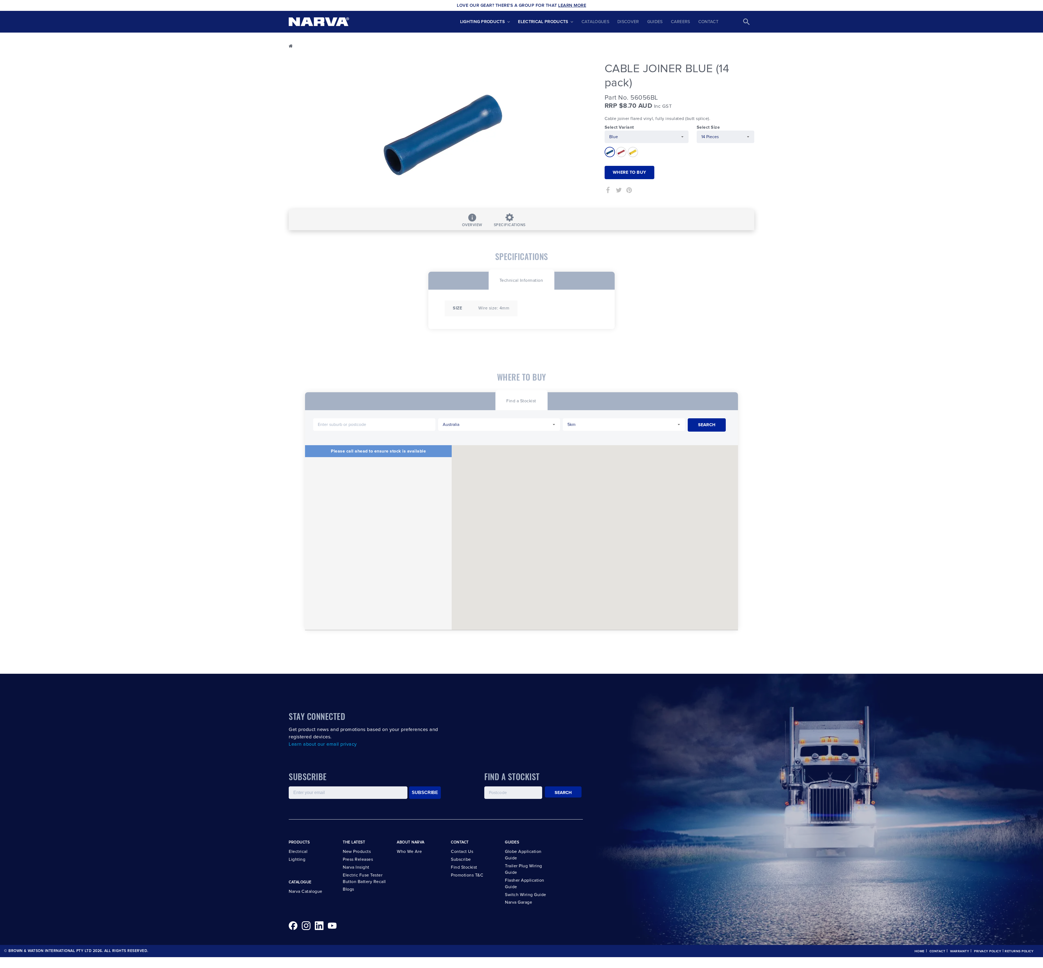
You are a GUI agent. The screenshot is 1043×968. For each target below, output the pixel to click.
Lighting (297, 859)
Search (563, 792)
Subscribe (461, 859)
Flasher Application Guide (524, 883)
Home (920, 951)
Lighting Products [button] (482, 22)
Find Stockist (464, 867)
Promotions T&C (467, 875)
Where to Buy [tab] (629, 172)
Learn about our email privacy (323, 744)
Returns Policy (1019, 951)
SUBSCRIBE (425, 792)
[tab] (521, 280)
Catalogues (595, 22)
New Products (357, 851)
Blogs (348, 889)
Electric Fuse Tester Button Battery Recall (364, 878)
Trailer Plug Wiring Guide (523, 869)
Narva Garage (518, 902)
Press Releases (358, 859)
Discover (628, 22)
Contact (708, 22)
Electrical (298, 851)
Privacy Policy (987, 951)
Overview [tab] (472, 225)
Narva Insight (356, 867)
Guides (655, 22)
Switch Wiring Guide (525, 895)
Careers (680, 22)
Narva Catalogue (305, 891)
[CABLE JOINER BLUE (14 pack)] (442, 132)
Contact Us (462, 851)
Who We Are (409, 851)
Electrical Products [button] (543, 22)
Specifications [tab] (510, 225)
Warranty (959, 951)
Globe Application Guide (523, 854)
